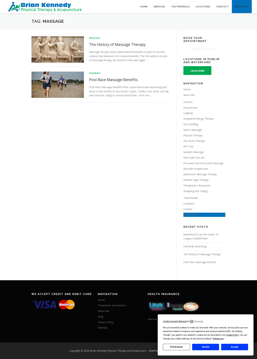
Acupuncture (190, 107)
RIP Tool (188, 146)
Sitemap (102, 327)
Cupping (187, 113)
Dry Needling (190, 124)
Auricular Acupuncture (195, 168)
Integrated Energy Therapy (198, 118)
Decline (205, 347)
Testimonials (180, 6)
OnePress (154, 350)
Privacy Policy (105, 322)
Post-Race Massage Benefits (113, 79)
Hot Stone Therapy (194, 140)
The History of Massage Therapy (117, 44)
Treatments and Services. (112, 305)
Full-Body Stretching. (195, 246)
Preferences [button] (218, 338)
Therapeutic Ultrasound (196, 185)
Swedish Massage (193, 152)
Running (95, 73)
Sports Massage (192, 129)
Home (144, 6)
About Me (189, 95)
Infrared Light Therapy (196, 180)
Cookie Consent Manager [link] (175, 321)
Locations (203, 6)
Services (159, 6)
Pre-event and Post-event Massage (203, 163)
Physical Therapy (192, 135)
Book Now (242, 6)
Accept (234, 347)
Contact (222, 6)
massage (94, 38)
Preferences (176, 347)
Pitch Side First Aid (193, 157)
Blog (100, 316)
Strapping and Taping (195, 191)
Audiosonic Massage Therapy (200, 174)
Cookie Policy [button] (232, 335)
